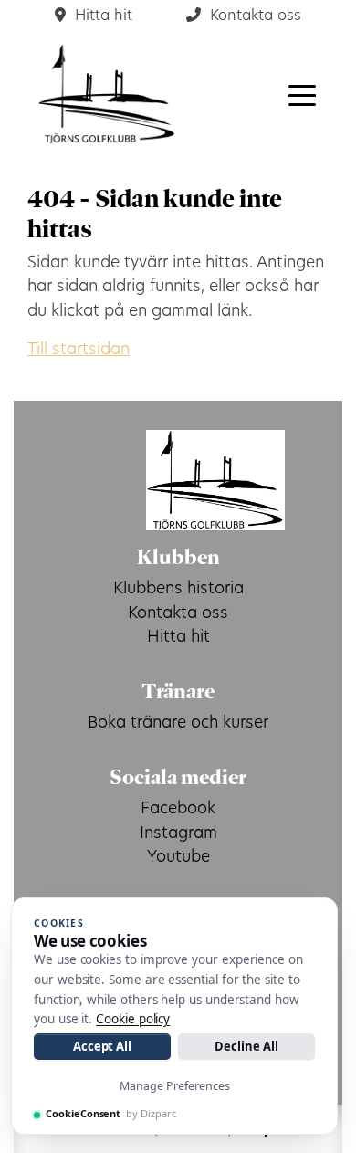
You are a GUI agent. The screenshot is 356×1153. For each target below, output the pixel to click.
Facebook (178, 809)
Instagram (178, 834)
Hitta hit (178, 637)
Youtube (178, 857)
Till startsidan (78, 350)
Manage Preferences (175, 1086)
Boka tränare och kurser (178, 723)
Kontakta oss (178, 614)
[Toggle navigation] (302, 94)
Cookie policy (133, 1019)
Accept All (102, 1046)
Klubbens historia (178, 589)
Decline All (246, 1046)
